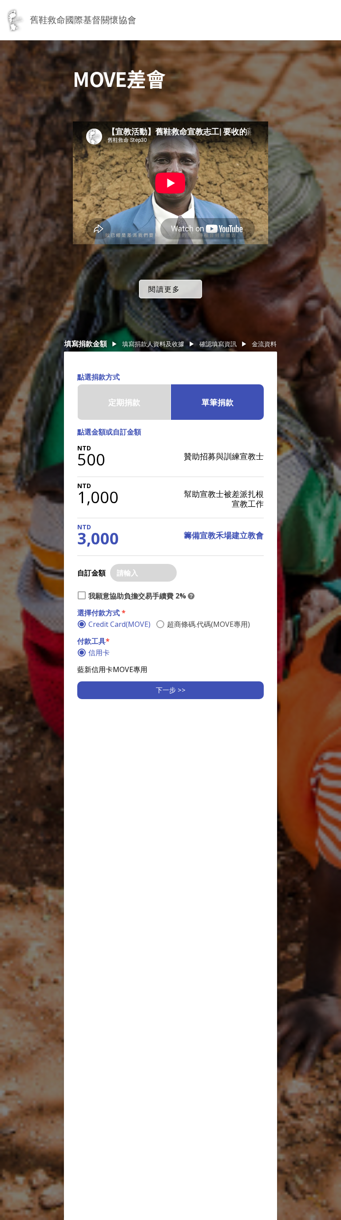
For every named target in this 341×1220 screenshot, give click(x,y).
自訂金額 (91, 573)
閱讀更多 (164, 289)
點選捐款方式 (98, 377)
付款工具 (93, 641)
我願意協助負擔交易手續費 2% (137, 596)
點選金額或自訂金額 (109, 432)
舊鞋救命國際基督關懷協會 (83, 20)
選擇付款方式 (101, 613)
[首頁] (14, 20)
